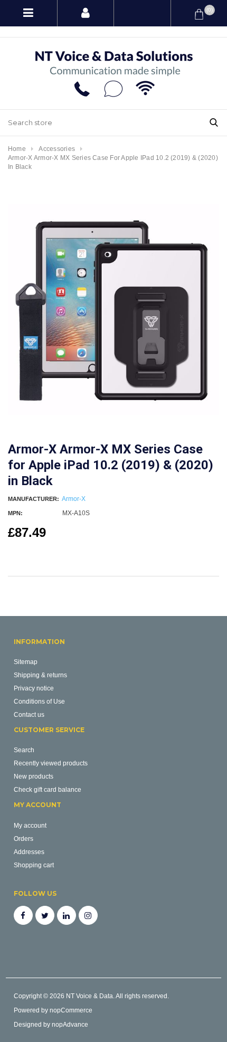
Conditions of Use (39, 701)
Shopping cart (34, 865)
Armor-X (74, 499)
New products (33, 776)
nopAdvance (70, 1024)
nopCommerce (71, 1010)
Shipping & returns (40, 675)
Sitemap (25, 662)
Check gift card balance (47, 789)
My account (30, 825)
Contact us (29, 714)
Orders (23, 838)
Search (24, 750)
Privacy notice (34, 688)
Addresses (29, 852)
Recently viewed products (51, 763)
